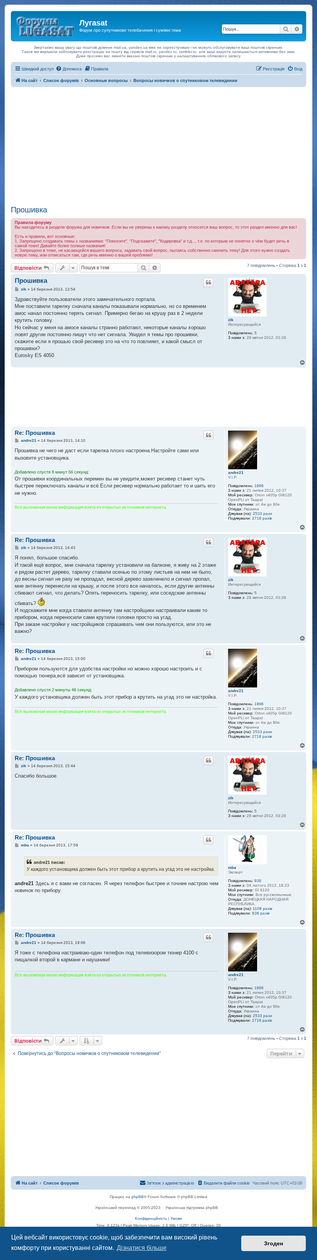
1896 (259, 486)
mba (232, 867)
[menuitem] (69, 69)
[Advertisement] (158, 145)
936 (257, 881)
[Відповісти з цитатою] (208, 282)
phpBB (137, 1197)
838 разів (260, 913)
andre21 (236, 472)
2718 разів (262, 518)
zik (230, 320)
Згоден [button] (273, 1243)
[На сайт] (46, 25)
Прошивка (29, 209)
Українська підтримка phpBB (191, 1207)
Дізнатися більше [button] (142, 1248)
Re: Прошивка (35, 432)
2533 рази (262, 513)
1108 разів (262, 908)
